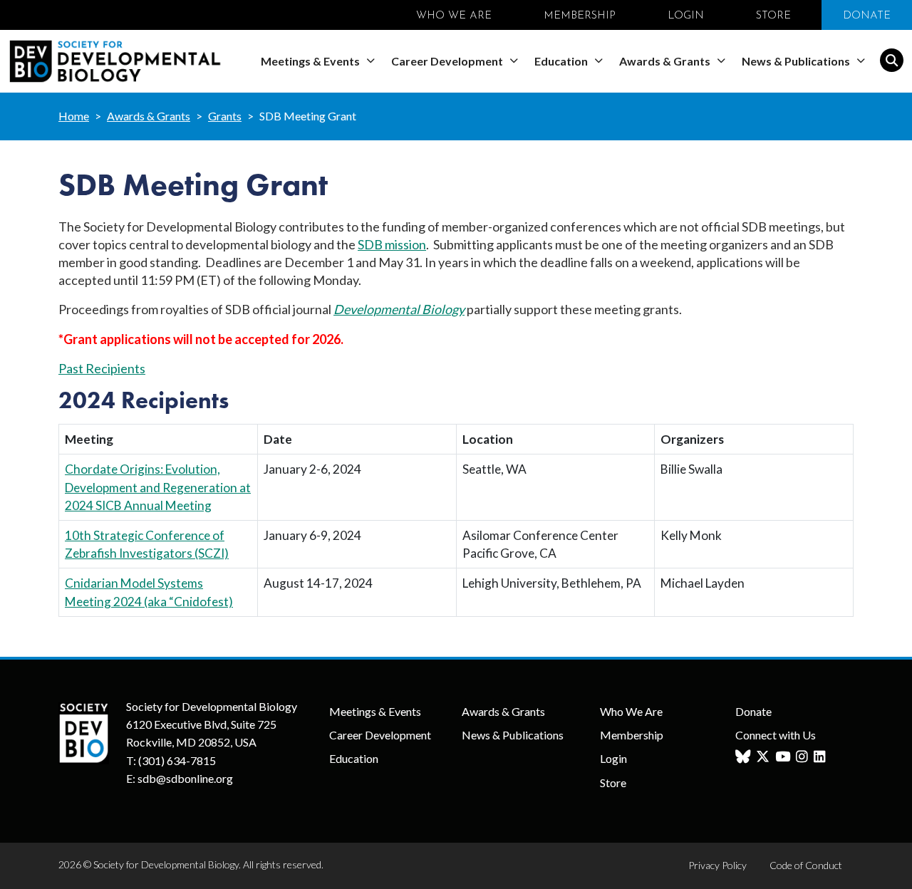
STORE (773, 16)
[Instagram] (804, 757)
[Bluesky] (744, 757)
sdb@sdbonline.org (185, 778)
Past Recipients (101, 368)
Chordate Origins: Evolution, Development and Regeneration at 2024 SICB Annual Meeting (158, 487)
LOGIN (686, 16)
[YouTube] (784, 757)
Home (73, 116)
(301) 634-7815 (177, 760)
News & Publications (797, 61)
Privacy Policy (717, 865)
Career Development (448, 61)
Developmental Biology (399, 309)
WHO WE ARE (454, 16)
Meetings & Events (311, 61)
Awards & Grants (665, 61)
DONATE (867, 16)
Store (613, 782)
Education (562, 61)
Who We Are (631, 711)
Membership (631, 735)
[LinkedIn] (821, 757)
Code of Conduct (806, 865)
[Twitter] (764, 757)
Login (613, 758)
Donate (753, 711)
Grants (225, 116)
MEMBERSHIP (580, 16)
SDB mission (392, 244)
